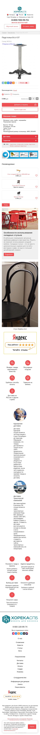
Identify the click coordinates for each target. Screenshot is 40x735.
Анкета (20, 684)
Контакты (20, 660)
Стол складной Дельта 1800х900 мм (19, 174)
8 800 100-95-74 (20, 627)
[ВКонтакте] (8, 83)
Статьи (20, 648)
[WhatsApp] (5, 83)
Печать (22, 83)
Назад (6, 205)
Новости (20, 645)
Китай (15, 90)
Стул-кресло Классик (18, 185)
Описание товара (9, 116)
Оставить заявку (28, 26)
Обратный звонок (12, 26)
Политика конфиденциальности (21, 719)
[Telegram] (3, 83)
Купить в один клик (20, 109)
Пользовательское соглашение (17, 719)
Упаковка (20, 672)
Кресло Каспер (18, 197)
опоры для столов (22, 144)
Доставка (6, 136)
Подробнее (9, 254)
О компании (20, 642)
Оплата (20, 666)
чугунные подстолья (20, 146)
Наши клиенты (20, 687)
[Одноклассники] (13, 83)
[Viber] (11, 83)
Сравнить (7, 94)
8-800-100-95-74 (20, 19)
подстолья (13, 144)
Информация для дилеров (20, 681)
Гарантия (6, 140)
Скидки (20, 669)
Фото (20, 651)
